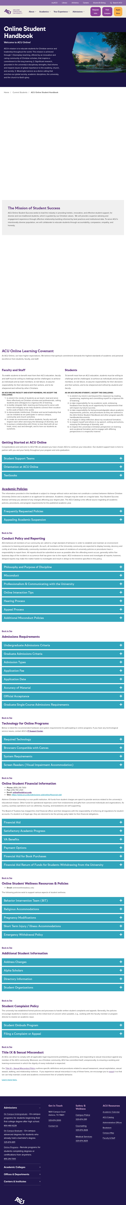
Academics (44, 11)
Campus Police (83, 1115)
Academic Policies (15, 489)
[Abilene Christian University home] (13, 11)
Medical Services (84, 1136)
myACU (54, 3)
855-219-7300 (10, 1159)
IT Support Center (35, 731)
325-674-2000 (54, 1120)
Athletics (75, 3)
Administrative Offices (112, 1122)
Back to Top (7, 533)
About (31, 11)
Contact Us (53, 1126)
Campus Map (108, 1133)
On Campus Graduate (13, 1131)
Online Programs (11, 1147)
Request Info (95, 12)
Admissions (78, 11)
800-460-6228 (10, 1125)
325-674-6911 (9, 1142)
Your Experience (61, 11)
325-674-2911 (81, 1119)
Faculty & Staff (109, 1138)
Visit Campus (107, 12)
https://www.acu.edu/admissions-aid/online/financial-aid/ (36, 795)
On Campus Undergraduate (15, 1114)
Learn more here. (9, 1080)
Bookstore (107, 1128)
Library (64, 3)
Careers (86, 3)
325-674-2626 (82, 1130)
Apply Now (118, 12)
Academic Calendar (111, 1112)
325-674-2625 (82, 1141)
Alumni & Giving (99, 3)
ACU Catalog (108, 1117)
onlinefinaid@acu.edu (22, 792)
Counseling (81, 1126)
